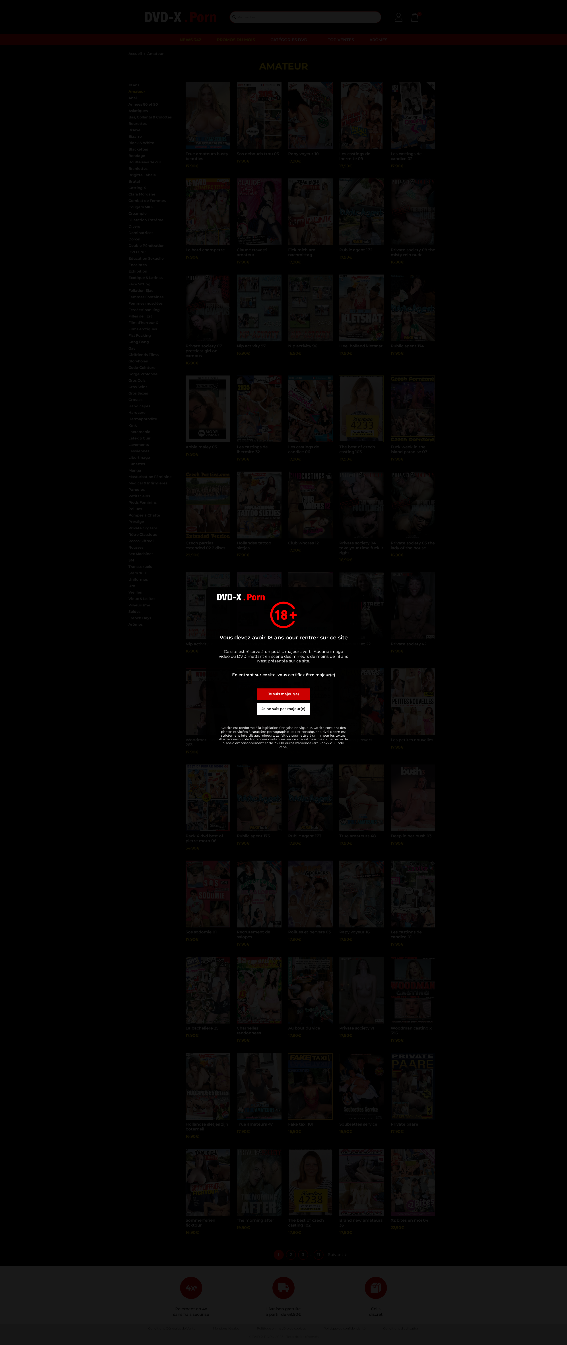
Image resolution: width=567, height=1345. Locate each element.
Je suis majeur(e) (283, 694)
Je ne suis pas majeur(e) (283, 709)
